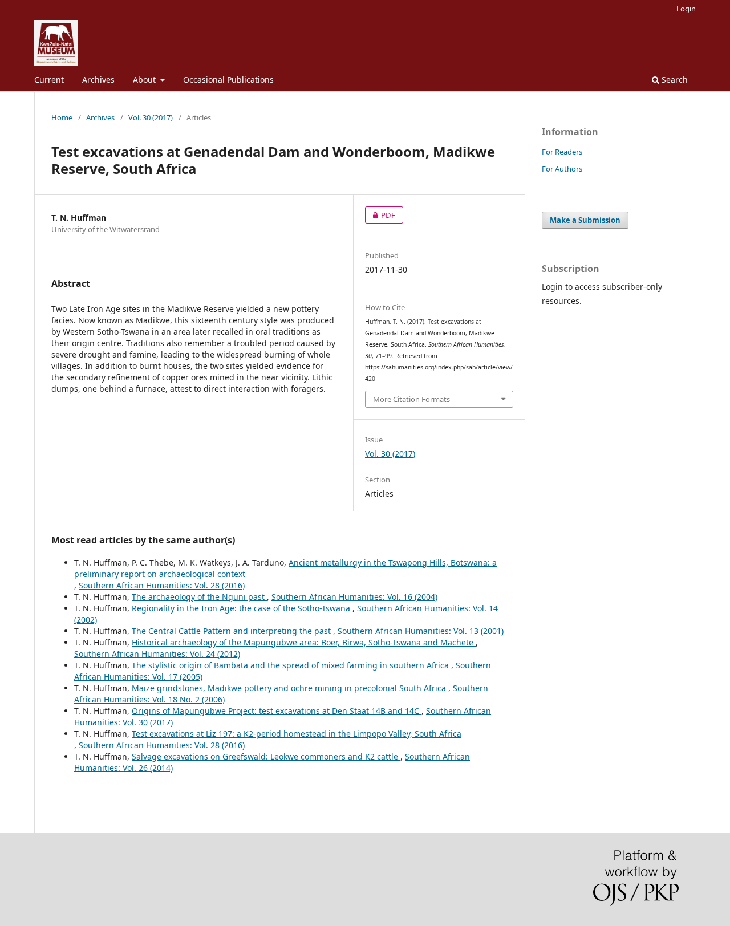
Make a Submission (585, 220)
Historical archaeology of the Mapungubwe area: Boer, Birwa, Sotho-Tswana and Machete (304, 642)
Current (49, 79)
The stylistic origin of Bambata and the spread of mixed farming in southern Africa (291, 665)
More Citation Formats (411, 399)
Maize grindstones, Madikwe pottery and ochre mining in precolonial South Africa (290, 688)
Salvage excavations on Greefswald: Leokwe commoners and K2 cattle (266, 756)
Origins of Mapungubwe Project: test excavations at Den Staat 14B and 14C (276, 710)
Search (673, 79)
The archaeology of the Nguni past (199, 596)
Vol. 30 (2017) (150, 117)
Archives (98, 79)
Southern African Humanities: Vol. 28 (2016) (162, 585)
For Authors (562, 169)
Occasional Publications (228, 79)
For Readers (562, 152)
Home (61, 117)
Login (686, 8)
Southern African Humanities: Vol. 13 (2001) (421, 631)
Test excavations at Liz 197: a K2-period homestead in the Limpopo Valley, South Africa (296, 733)
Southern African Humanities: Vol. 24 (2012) (157, 653)
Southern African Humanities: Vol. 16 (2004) (354, 596)
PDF (380, 215)
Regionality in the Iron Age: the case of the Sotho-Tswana (242, 608)
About (145, 79)
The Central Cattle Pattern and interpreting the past (232, 631)
